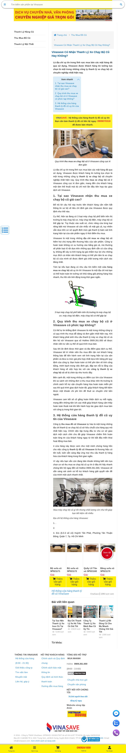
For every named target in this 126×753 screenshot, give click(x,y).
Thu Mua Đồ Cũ (22, 38)
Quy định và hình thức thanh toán (52, 679)
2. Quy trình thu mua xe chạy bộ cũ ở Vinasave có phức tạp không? (66, 96)
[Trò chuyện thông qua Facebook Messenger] (116, 716)
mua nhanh (74, 658)
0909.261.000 (80, 664)
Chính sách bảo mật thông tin (51, 669)
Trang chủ (61, 35)
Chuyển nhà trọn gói (77, 680)
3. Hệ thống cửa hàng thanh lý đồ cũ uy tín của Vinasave (67, 106)
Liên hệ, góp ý (22, 681)
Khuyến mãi (21, 677)
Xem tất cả (107, 554)
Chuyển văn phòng (76, 684)
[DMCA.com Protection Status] (77, 674)
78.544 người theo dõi (77, 696)
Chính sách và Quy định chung (53, 660)
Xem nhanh (67, 79)
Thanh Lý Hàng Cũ (24, 32)
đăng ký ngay (76, 701)
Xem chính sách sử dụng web (43, 741)
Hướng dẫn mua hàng (52, 686)
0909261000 (98, 738)
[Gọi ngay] (116, 735)
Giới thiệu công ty (23, 667)
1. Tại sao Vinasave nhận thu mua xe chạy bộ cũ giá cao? (66, 86)
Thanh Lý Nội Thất (24, 44)
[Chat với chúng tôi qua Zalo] (116, 725)
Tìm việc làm (21, 672)
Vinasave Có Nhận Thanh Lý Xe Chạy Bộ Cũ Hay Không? (82, 45)
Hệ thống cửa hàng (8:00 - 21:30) (24, 660)
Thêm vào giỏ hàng (58, 582)
